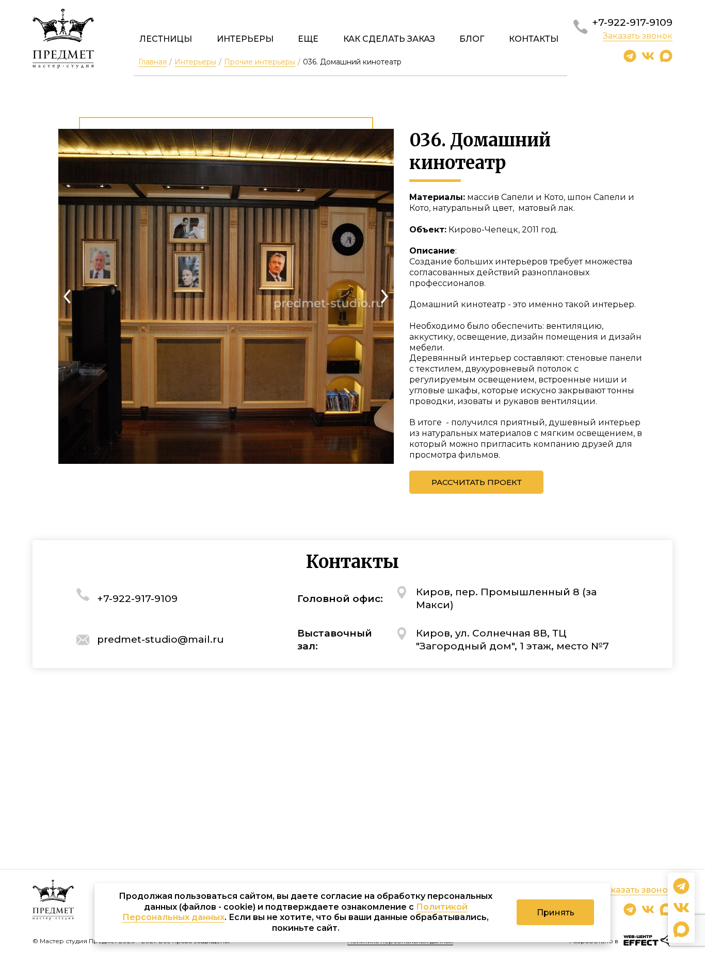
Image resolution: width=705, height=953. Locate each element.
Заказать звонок (637, 36)
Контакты (533, 39)
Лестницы (165, 39)
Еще (308, 39)
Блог (471, 39)
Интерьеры (245, 39)
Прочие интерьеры (259, 61)
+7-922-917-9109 (632, 22)
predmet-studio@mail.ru (160, 639)
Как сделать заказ (389, 39)
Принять (555, 912)
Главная (152, 61)
